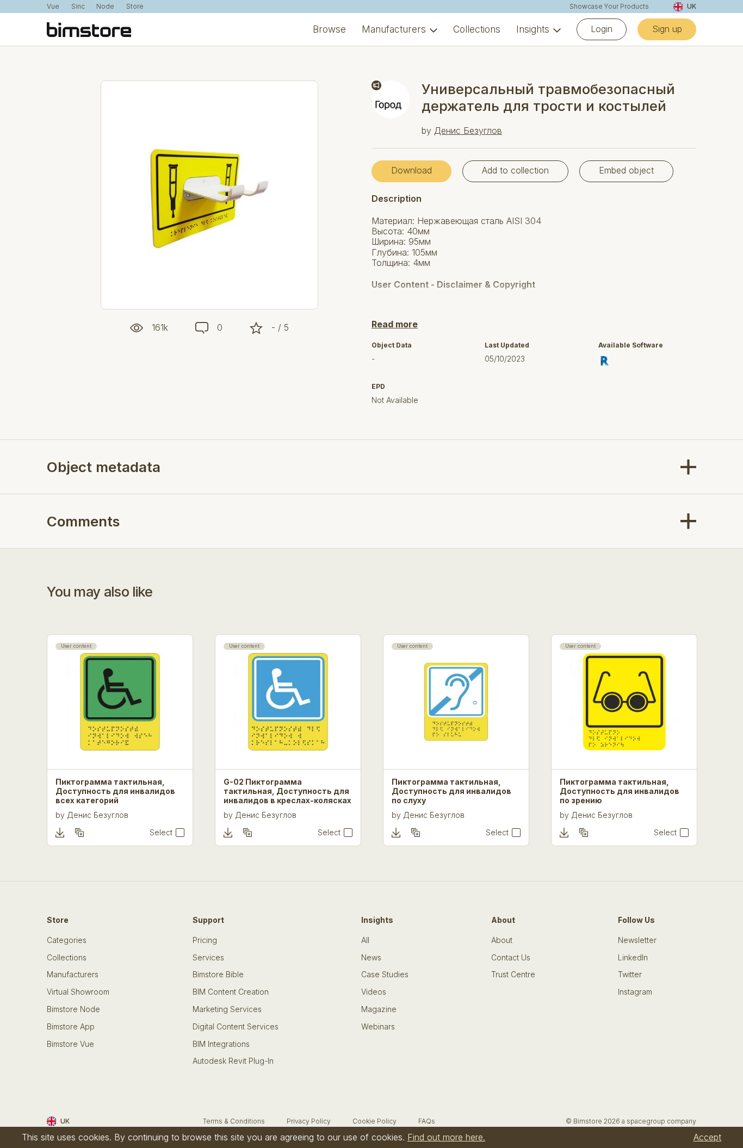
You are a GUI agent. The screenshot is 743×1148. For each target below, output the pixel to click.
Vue (53, 6)
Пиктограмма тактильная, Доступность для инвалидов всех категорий (115, 791)
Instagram (635, 992)
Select (161, 832)
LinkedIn (633, 957)
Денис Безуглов (468, 130)
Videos (373, 992)
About (501, 940)
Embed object (626, 170)
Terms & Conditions (234, 1121)
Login (601, 28)
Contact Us (510, 957)
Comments (83, 521)
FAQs (426, 1121)
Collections (476, 29)
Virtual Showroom (78, 992)
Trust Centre (513, 974)
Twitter (630, 974)
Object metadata (103, 466)
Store (135, 6)
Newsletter (637, 940)
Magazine (379, 1009)
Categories (66, 940)
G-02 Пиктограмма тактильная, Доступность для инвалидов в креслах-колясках (287, 791)
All (365, 940)
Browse (329, 29)
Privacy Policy (309, 1121)
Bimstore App (71, 1026)
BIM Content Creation (231, 992)
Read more (394, 324)
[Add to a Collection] (79, 832)
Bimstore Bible (218, 974)
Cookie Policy (374, 1121)
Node (105, 6)
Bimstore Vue (70, 1044)
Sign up (667, 28)
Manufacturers (394, 29)
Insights (532, 29)
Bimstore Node (73, 1009)
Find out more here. (446, 1137)
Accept (707, 1137)
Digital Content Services (235, 1026)
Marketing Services (227, 1009)
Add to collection (515, 170)
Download (411, 170)
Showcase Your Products (609, 6)
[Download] (59, 832)
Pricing (205, 940)
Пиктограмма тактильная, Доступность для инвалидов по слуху (451, 791)
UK (691, 6)
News (371, 957)
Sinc (78, 6)
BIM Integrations (221, 1044)
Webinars (378, 1026)
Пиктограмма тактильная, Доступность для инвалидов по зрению (619, 791)
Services (208, 957)
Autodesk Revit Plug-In (233, 1061)
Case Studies (384, 974)
